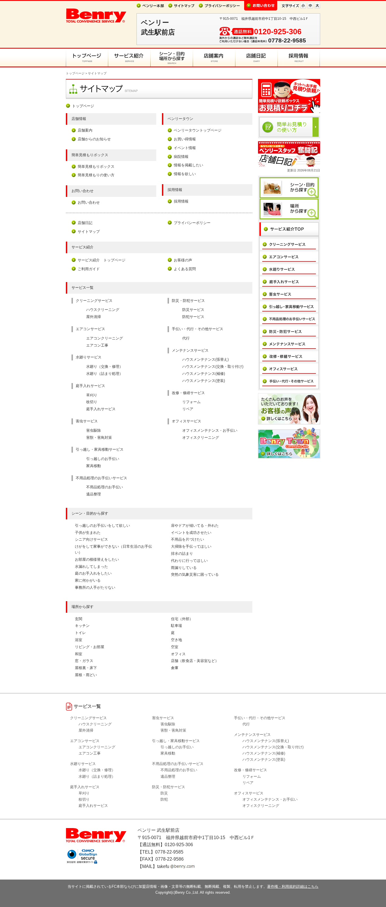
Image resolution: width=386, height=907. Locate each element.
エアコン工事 (97, 345)
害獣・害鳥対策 (99, 437)
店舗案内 (85, 130)
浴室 (78, 640)
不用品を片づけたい (187, 539)
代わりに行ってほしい (189, 560)
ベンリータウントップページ (198, 130)
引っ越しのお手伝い (102, 459)
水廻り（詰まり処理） (104, 373)
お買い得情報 (185, 139)
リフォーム (191, 402)
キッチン (82, 626)
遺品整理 (93, 494)
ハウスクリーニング (102, 310)
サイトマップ (89, 231)
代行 (186, 338)
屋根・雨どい (86, 675)
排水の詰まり (182, 553)
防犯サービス (193, 317)
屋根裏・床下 (86, 668)
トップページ (75, 73)
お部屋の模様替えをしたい (97, 559)
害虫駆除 (93, 430)
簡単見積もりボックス (96, 166)
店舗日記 (85, 223)
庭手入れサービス (101, 409)
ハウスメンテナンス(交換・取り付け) (212, 366)
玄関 (78, 619)
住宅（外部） (182, 619)
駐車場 (176, 626)
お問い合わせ (89, 202)
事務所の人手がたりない (95, 587)
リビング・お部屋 (89, 647)
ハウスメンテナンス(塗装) (203, 381)
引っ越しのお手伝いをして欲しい (102, 525)
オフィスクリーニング (200, 437)
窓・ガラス (84, 661)
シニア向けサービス (91, 539)
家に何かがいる (88, 580)
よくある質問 (185, 269)
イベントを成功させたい (191, 532)
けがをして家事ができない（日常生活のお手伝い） (113, 549)
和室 (78, 654)
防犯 (164, 799)
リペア (187, 409)
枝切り (91, 402)
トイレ (80, 633)
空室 (174, 647)
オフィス (178, 654)
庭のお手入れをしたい (93, 573)
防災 (164, 793)
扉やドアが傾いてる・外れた (195, 525)
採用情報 (181, 201)
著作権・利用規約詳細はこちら (292, 886)
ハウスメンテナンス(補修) (203, 373)
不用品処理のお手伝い (104, 487)
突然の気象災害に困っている (195, 574)
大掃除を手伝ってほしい (191, 546)
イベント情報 (185, 148)
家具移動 (93, 466)
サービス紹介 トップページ (101, 260)
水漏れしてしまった (91, 566)
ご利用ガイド (89, 269)
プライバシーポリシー (192, 223)
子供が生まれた (88, 532)
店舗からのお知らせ (94, 139)
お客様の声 (183, 260)
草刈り (91, 395)
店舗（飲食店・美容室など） (195, 661)
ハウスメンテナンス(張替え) (205, 359)
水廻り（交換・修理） (104, 366)
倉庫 (174, 668)
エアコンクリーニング (104, 338)
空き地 (176, 640)
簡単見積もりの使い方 (96, 175)
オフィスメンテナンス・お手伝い (209, 430)
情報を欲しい (185, 174)
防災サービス (193, 310)
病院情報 (181, 156)
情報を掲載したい (188, 165)
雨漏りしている (184, 568)
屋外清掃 (93, 317)
